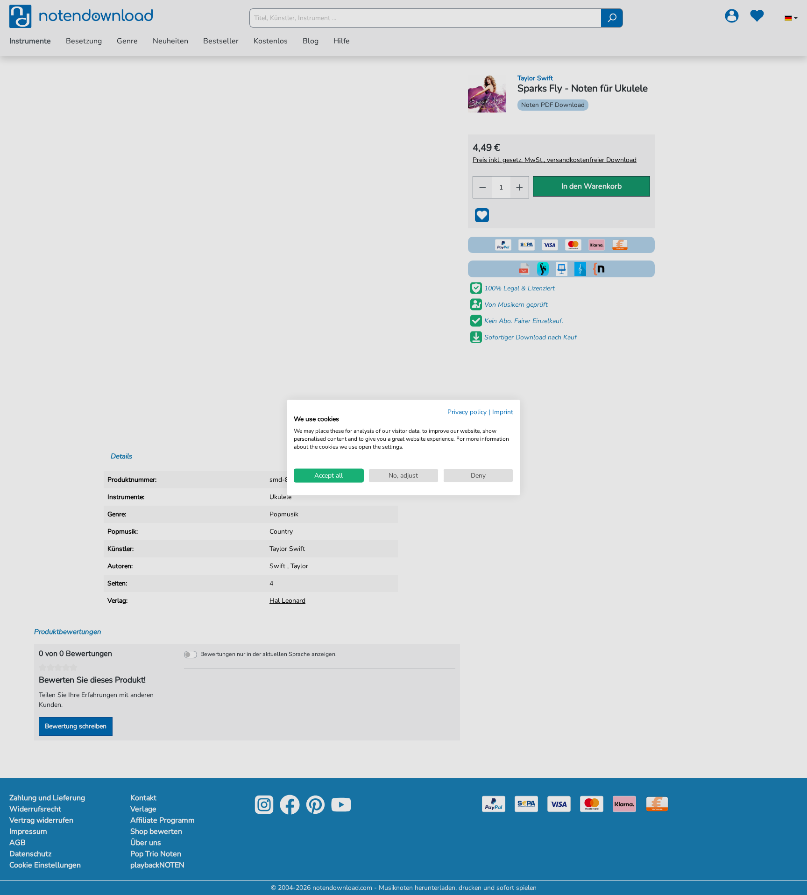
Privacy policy (467, 411)
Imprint (502, 411)
